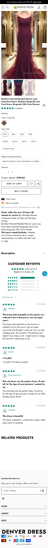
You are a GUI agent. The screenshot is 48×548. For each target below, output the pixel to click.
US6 (22, 134)
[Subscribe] (41, 490)
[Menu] (3, 7)
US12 (15, 141)
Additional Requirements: (11, 156)
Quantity (4, 167)
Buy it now (21, 191)
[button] (44, 279)
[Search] (7, 7)
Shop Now (37, 2)
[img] (9, 304)
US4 (13, 134)
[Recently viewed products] (44, 273)
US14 (24, 141)
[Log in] (39, 7)
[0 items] (45, 7)
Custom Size (8, 148)
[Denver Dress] (24, 7)
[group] (6, 88)
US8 (30, 134)
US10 (5, 141)
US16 (33, 141)
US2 (5, 134)
